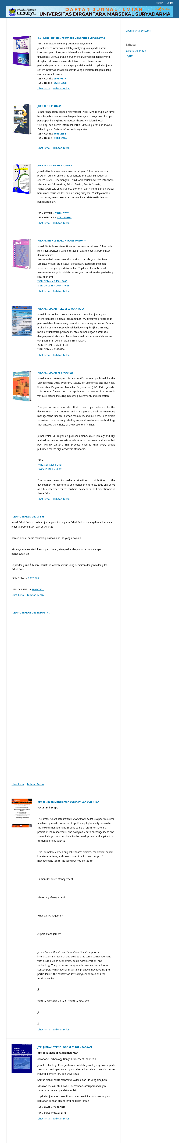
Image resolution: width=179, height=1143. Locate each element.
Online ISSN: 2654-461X (50, 469)
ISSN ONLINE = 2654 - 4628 (53, 285)
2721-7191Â (64, 217)
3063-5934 (60, 138)
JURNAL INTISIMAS (49, 106)
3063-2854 (60, 133)
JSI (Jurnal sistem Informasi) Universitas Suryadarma (71, 37)
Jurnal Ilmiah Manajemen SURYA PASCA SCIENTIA (68, 801)
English (129, 55)
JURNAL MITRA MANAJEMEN (54, 165)
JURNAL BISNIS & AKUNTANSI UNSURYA (61, 240)
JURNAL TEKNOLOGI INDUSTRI (31, 612)
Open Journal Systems (138, 30)
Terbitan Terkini (61, 88)
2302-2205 (34, 578)
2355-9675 (60, 78)
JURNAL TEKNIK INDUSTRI (28, 516)
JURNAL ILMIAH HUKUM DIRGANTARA (60, 308)
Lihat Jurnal (43, 88)
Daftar (159, 2)
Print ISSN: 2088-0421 (49, 464)
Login (170, 2)
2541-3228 (60, 83)
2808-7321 (38, 589)
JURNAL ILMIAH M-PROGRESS (55, 372)
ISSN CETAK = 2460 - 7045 (52, 281)
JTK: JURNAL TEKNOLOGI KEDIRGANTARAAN (64, 1047)
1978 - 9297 (62, 213)
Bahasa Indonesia (136, 50)
